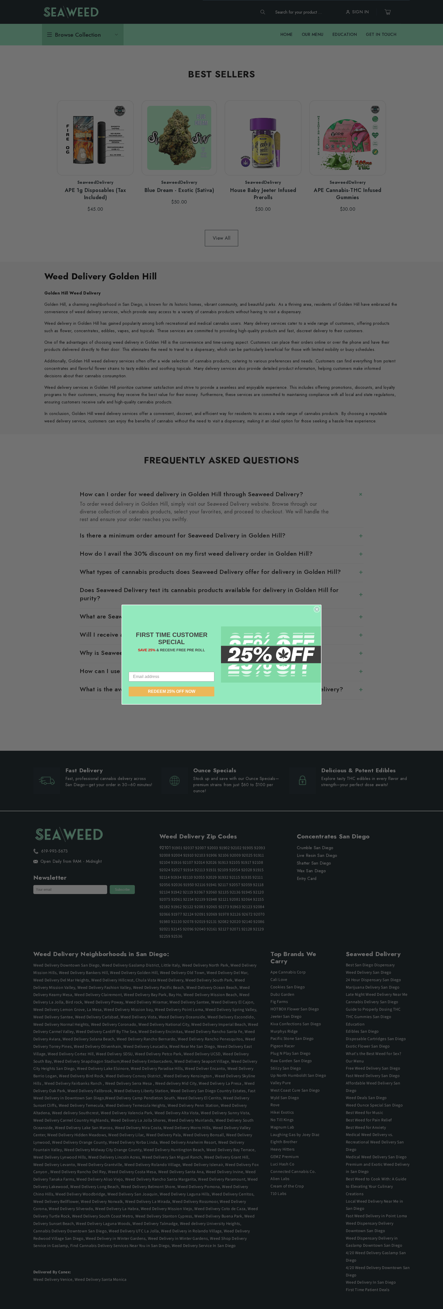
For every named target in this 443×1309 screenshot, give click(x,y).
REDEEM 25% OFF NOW (171, 691)
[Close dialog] (316, 609)
